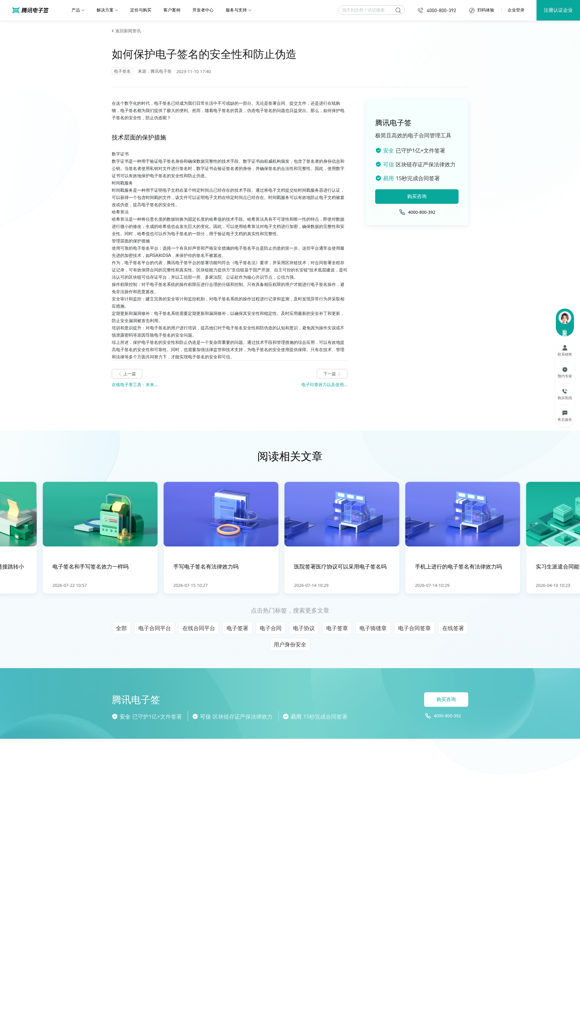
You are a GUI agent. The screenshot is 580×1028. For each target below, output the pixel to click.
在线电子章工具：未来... (135, 384)
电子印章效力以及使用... (324, 384)
